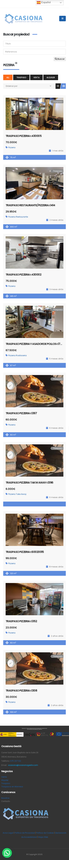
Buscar (61, 58)
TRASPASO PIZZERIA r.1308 (21, 690)
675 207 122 (15, 761)
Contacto (5, 801)
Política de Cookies (45, 833)
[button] (7, 853)
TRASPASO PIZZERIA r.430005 (23, 136)
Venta (36, 77)
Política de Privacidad (25, 833)
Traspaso (21, 77)
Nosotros (5, 798)
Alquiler (51, 77)
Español (46, 2)
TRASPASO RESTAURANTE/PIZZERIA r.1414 (30, 205)
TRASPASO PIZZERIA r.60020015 (25, 552)
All (7, 77)
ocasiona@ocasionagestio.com (23, 765)
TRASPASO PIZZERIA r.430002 (23, 274)
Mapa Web (43, 837)
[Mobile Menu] (62, 18)
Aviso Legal (8, 833)
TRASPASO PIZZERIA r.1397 (21, 413)
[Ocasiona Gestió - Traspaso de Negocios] (23, 18)
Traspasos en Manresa (12, 786)
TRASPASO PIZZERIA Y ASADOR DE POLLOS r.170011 (35, 344)
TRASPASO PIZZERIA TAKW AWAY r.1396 (29, 482)
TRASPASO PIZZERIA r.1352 (21, 621)
